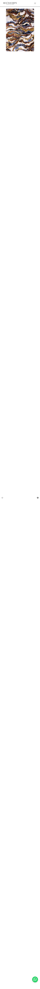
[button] (35, 3)
